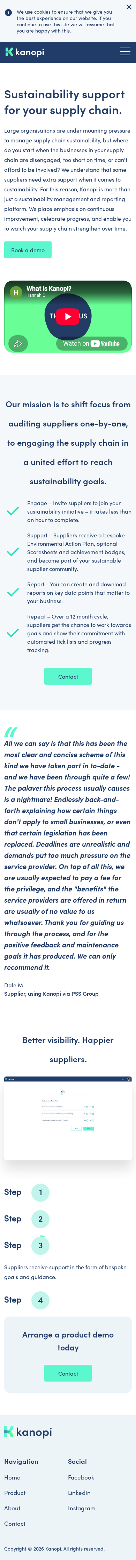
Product (14, 1492)
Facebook (81, 1477)
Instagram (82, 1508)
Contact (68, 676)
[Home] (25, 52)
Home (12, 1477)
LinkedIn (79, 1492)
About (12, 1508)
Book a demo (28, 250)
